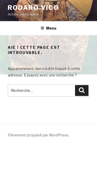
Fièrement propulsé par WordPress (38, 135)
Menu (51, 28)
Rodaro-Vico (33, 7)
